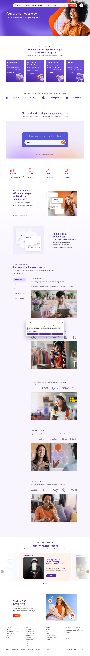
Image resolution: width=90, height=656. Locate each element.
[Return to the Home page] (17, 5)
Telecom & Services (19, 298)
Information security (47, 649)
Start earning (30, 73)
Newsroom (48, 633)
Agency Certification (30, 633)
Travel (15, 289)
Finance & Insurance (19, 293)
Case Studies (28, 637)
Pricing (34, 5)
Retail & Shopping (18, 279)
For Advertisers (9, 629)
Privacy (7, 649)
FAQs (27, 645)
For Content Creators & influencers (13, 631)
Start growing (10, 72)
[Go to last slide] (2, 571)
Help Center (28, 629)
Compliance (22, 649)
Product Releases (29, 639)
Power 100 (28, 643)
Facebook (70, 635)
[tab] (43, 583)
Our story (48, 629)
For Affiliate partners (10, 633)
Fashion (16, 284)
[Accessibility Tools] (81, 5)
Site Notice (38, 649)
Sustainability (48, 639)
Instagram (70, 641)
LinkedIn (69, 638)
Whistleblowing (30, 649)
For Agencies (8, 635)
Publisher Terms (14, 649)
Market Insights (29, 635)
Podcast (27, 641)
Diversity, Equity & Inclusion (51, 637)
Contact (56, 5)
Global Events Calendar (50, 635)
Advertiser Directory (30, 631)
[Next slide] (87, 571)
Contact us (68, 632)
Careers (47, 631)
